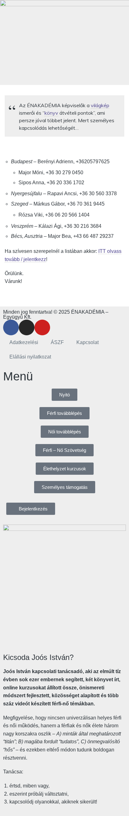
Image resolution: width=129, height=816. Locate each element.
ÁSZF (57, 342)
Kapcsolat (87, 342)
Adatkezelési (23, 342)
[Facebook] (11, 327)
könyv (51, 113)
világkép (100, 105)
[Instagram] (26, 327)
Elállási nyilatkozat (30, 356)
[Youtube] (42, 327)
